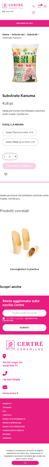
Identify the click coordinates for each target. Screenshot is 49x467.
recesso (7, 434)
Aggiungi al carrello (19, 166)
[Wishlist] (6, 176)
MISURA (19, 124)
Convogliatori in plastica (24, 269)
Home (5, 34)
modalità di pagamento (14, 419)
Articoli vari (18, 34)
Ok (25, 463)
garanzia (7, 438)
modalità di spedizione (14, 427)
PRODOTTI (7, 404)
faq (4, 411)
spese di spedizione (12, 423)
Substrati (32, 34)
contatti (7, 415)
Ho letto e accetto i (20, 319)
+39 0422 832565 (11, 379)
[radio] (19, 132)
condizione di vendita (13, 430)
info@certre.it (10, 393)
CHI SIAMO (7, 407)
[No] (33, 457)
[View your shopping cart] (39, 6)
